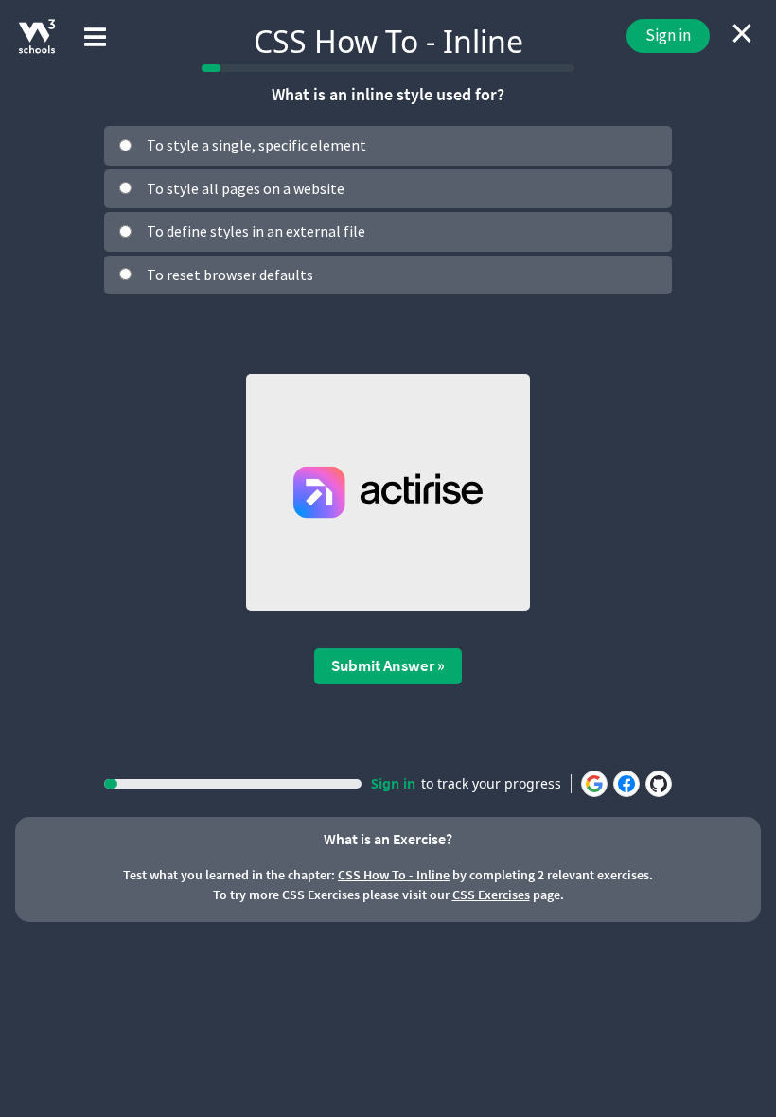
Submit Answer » (388, 665)
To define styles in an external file (256, 231)
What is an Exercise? (388, 838)
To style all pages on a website (245, 188)
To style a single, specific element (256, 144)
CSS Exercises (491, 894)
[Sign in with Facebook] (626, 784)
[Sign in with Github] (658, 784)
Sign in (668, 35)
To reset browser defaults (230, 274)
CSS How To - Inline (394, 874)
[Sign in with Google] (594, 784)
